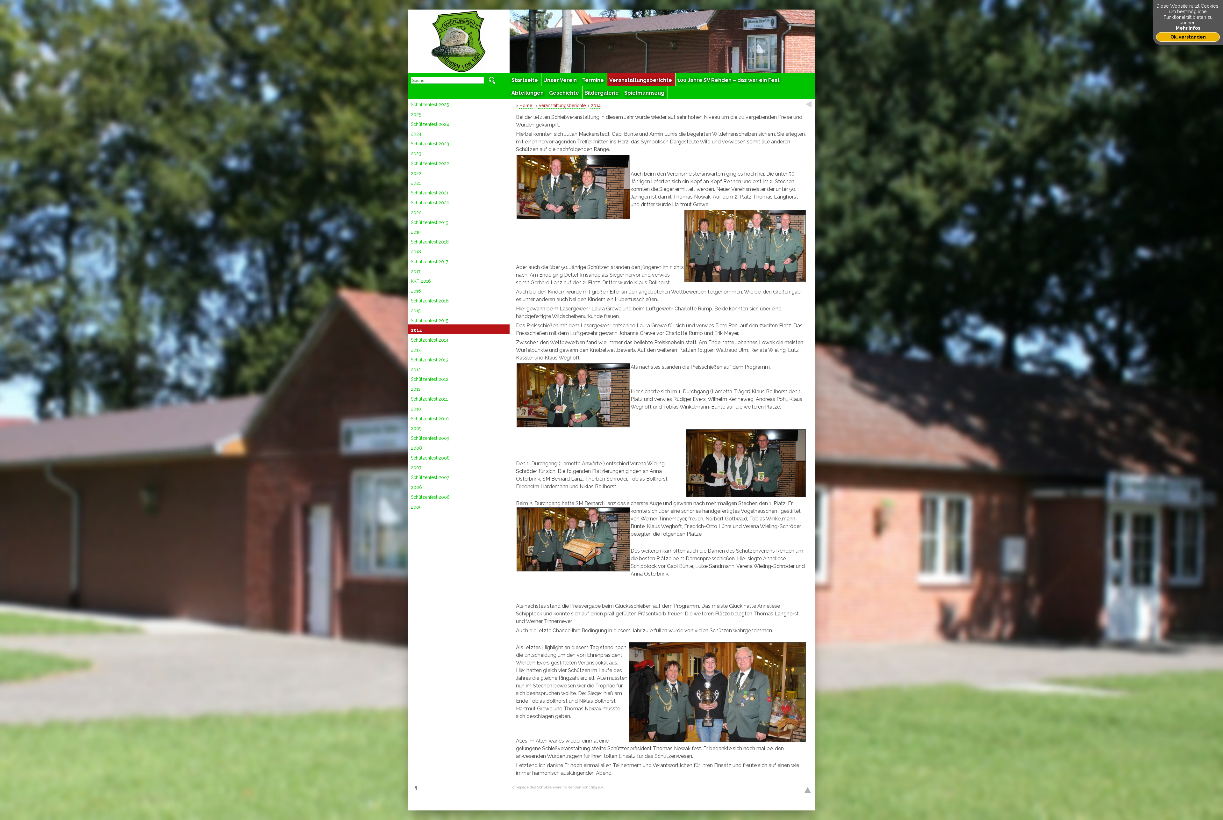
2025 (416, 114)
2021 (416, 182)
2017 (415, 271)
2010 (416, 408)
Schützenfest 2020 (430, 202)
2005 (416, 507)
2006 (416, 487)
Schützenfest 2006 (430, 497)
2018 (416, 251)
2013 (416, 349)
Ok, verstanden (1188, 37)
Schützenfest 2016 (430, 300)
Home (525, 105)
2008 (416, 448)
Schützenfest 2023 (430, 143)
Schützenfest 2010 (430, 418)
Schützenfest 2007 (430, 477)
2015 (415, 310)
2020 (416, 212)
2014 (416, 330)
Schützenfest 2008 (430, 458)
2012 (416, 369)
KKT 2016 (421, 281)
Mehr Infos (1188, 28)
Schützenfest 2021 (429, 192)
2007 (416, 467)
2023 (416, 153)
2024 (416, 133)
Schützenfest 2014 (429, 340)
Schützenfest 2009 (430, 438)
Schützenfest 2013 (429, 359)
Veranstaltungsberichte (562, 105)
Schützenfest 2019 (429, 222)
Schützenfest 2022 (430, 163)
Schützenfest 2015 (429, 320)
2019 (416, 232)
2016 (416, 291)
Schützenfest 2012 (429, 379)
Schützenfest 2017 (429, 261)
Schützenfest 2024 (430, 124)
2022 (416, 173)
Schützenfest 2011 (429, 399)
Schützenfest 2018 (430, 241)
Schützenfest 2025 (430, 104)
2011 (415, 389)
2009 (416, 428)
